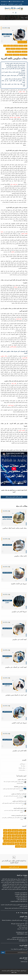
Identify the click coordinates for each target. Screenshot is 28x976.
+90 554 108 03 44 (16, 1)
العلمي (5, 835)
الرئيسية (26, 17)
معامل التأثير (13, 841)
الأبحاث (4, 843)
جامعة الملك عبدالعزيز (23, 54)
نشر (24, 830)
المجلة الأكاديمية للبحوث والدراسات (9, 970)
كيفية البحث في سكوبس (19, 639)
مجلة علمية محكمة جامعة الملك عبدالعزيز (15, 528)
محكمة (5, 45)
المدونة (22, 17)
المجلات (16, 832)
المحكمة (5, 838)
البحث (20, 838)
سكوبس (25, 45)
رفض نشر (8, 48)
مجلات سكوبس (24, 51)
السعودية (10, 54)
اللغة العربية (15, 45)
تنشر (22, 48)
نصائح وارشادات (22, 770)
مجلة (11, 45)
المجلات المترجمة (18, 51)
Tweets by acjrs (24, 961)
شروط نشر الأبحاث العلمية (19, 583)
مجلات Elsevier (22, 768)
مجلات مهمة (18, 48)
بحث (13, 835)
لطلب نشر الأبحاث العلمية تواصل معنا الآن (14, 497)
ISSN (22, 1)
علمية (8, 45)
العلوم (6, 54)
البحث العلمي (10, 832)
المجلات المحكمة (11, 843)
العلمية (5, 832)
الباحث (24, 838)
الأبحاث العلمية (22, 843)
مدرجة (26, 48)
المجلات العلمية (15, 830)
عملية (24, 841)
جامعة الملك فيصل (16, 54)
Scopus (9, 51)
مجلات (9, 830)
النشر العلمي (18, 835)
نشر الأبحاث (15, 838)
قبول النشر (18, 846)
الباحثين (17, 843)
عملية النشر (19, 841)
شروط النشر (22, 763)
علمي (9, 835)
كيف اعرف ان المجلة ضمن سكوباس (16, 695)
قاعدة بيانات (20, 45)
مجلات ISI (23, 766)
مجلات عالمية (13, 48)
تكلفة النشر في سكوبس (20, 750)
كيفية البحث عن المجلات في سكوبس (16, 667)
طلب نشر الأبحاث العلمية (14, 867)
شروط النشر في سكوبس (19, 611)
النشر (21, 830)
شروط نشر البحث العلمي (19, 723)
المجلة (10, 838)
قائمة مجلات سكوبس (20, 556)
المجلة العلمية (6, 841)
